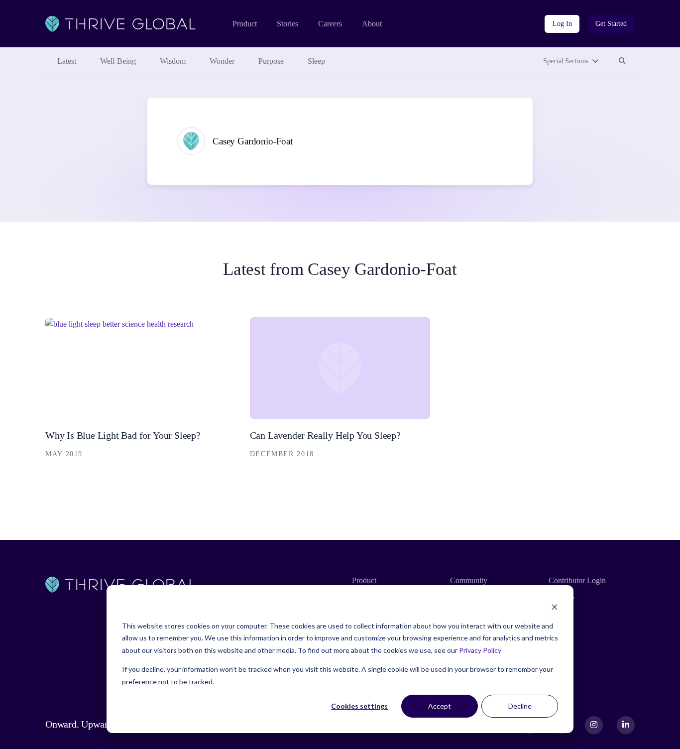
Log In (562, 23)
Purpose (271, 61)
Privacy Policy (480, 650)
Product (244, 23)
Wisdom (173, 61)
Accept (439, 706)
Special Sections (565, 61)
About (372, 23)
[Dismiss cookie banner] (554, 607)
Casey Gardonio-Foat (253, 141)
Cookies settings (359, 706)
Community (468, 580)
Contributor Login (577, 580)
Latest (66, 61)
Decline (520, 706)
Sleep (316, 61)
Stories (287, 23)
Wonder (222, 61)
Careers (330, 23)
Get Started (611, 23)
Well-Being (118, 61)
